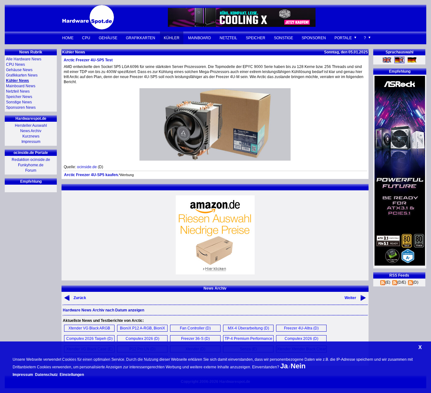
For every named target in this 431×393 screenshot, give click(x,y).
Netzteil (228, 38)
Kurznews (30, 136)
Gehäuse (108, 38)
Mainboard (199, 38)
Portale (343, 38)
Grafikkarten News (22, 75)
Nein (298, 366)
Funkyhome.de (31, 165)
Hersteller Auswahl (31, 125)
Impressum (30, 141)
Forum (30, 170)
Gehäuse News (19, 70)
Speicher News (19, 97)
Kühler (172, 38)
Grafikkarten (140, 38)
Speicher (255, 38)
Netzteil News (18, 91)
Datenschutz (46, 374)
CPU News (15, 64)
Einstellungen (72, 374)
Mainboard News (20, 86)
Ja (284, 366)
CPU (86, 38)
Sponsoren (314, 38)
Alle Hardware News (23, 59)
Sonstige (283, 38)
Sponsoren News (21, 107)
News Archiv (30, 131)
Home (68, 38)
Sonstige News (19, 102)
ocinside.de (87, 167)
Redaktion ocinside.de (31, 159)
